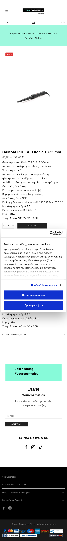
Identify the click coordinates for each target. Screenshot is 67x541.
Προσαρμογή (32, 305)
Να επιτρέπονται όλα (33, 295)
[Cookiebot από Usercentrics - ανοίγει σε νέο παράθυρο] (49, 233)
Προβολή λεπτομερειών (44, 285)
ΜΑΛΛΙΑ (41, 33)
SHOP (31, 33)
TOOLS (51, 33)
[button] (7, 3)
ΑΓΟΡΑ (33, 225)
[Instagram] (33, 447)
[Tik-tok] (40, 447)
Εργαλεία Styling (33, 38)
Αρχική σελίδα (17, 33)
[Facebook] (26, 447)
